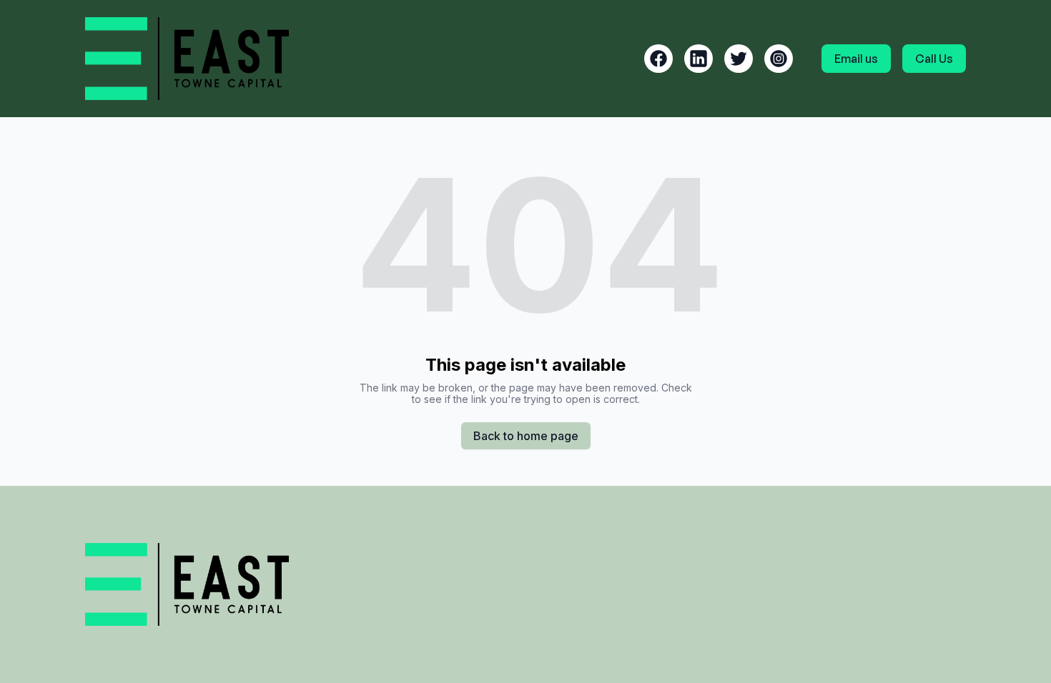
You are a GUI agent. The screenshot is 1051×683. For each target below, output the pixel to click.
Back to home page (525, 436)
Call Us (934, 58)
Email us (856, 58)
